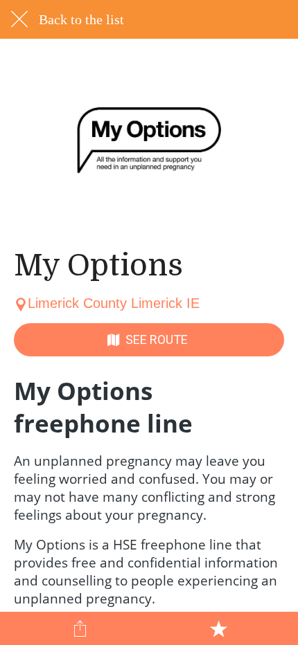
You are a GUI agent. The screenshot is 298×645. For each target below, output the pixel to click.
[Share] (80, 628)
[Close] (19, 19)
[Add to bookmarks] (218, 628)
